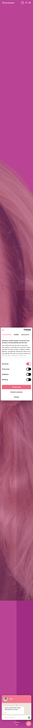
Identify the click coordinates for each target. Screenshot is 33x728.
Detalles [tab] (16, 334)
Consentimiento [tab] (6, 334)
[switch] (28, 369)
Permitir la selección (16, 392)
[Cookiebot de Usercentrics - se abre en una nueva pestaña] (23, 330)
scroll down (17, 722)
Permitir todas (16, 387)
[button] (30, 696)
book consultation (22, 2)
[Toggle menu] (30, 3)
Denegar (16, 397)
